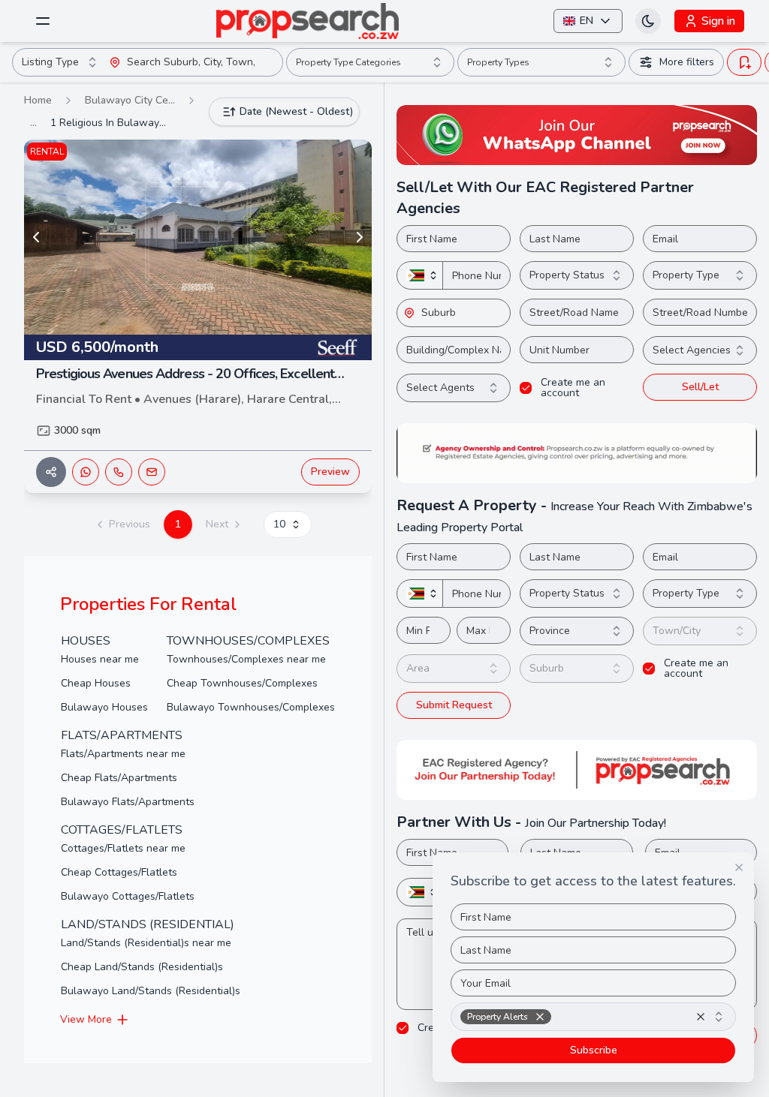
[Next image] (360, 237)
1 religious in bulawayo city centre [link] (110, 123)
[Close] (739, 867)
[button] (198, 316)
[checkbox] (526, 388)
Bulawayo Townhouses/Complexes (251, 707)
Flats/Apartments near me (123, 754)
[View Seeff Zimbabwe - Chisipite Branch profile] (337, 347)
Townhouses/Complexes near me (246, 659)
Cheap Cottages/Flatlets (119, 872)
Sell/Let (700, 387)
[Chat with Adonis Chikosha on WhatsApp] (85, 471)
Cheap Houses (96, 683)
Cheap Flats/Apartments (119, 778)
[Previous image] (36, 237)
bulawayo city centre (130, 100)
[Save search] (744, 62)
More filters (686, 62)
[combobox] (61, 62)
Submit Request (454, 705)
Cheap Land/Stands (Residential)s (142, 967)
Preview (330, 471)
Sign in (718, 21)
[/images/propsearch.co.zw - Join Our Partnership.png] (577, 770)
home (38, 100)
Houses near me (100, 659)
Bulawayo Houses (104, 707)
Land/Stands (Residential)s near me (146, 943)
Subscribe (593, 1050)
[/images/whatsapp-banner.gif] (577, 135)
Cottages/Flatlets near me (123, 848)
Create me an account (573, 387)
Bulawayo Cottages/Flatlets (128, 896)
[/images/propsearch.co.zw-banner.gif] (577, 453)
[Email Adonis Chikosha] (151, 471)
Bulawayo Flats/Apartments (128, 802)
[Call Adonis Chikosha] (118, 471)
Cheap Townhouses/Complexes (242, 683)
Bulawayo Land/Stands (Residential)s (150, 991)
